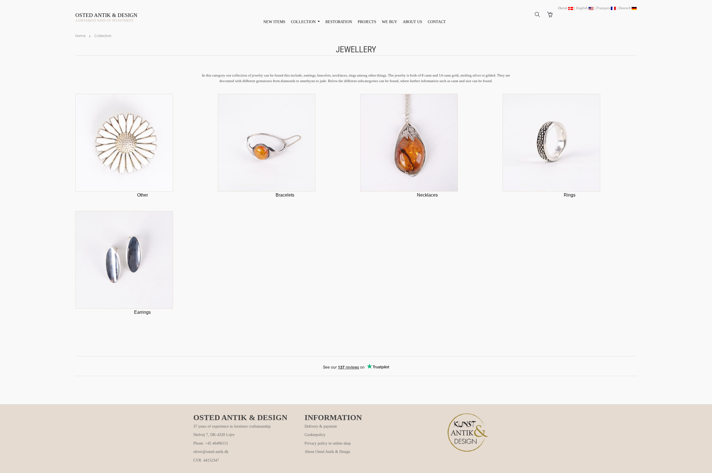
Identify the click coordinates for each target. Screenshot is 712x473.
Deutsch (625, 8)
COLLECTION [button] (304, 22)
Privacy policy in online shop (328, 443)
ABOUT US (412, 22)
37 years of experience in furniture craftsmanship (232, 426)
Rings (569, 195)
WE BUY (389, 22)
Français (603, 8)
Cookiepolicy (315, 435)
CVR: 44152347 (206, 460)
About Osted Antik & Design (327, 452)
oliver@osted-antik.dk (210, 452)
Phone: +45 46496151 (210, 443)
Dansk (563, 8)
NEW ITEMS (274, 22)
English (582, 8)
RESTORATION (338, 22)
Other (142, 195)
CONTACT (437, 22)
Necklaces (427, 195)
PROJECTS (367, 22)
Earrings (142, 312)
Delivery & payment (321, 426)
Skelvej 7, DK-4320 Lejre (213, 435)
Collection (103, 35)
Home (80, 35)
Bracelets (285, 195)
